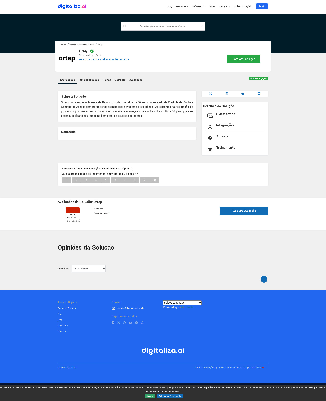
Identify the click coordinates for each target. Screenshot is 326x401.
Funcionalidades (89, 80)
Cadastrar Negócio (243, 6)
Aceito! (150, 396)
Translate (190, 307)
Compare (120, 80)
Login (262, 6)
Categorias (224, 6)
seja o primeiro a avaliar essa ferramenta (104, 59)
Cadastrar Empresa (67, 308)
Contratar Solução (243, 59)
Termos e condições (204, 367)
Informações (67, 80)
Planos (107, 80)
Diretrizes (62, 331)
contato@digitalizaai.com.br (130, 308)
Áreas (212, 6)
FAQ (60, 319)
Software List (198, 6)
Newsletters (182, 6)
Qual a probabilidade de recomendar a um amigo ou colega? (100, 174)
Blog (170, 6)
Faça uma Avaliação (244, 211)
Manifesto (63, 325)
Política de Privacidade (169, 396)
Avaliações (135, 80)
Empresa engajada (258, 78)
